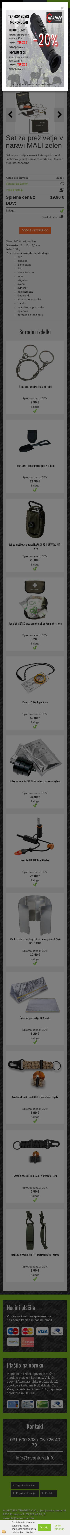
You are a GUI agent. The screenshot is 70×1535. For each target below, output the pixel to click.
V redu (44, 1527)
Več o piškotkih (59, 1527)
